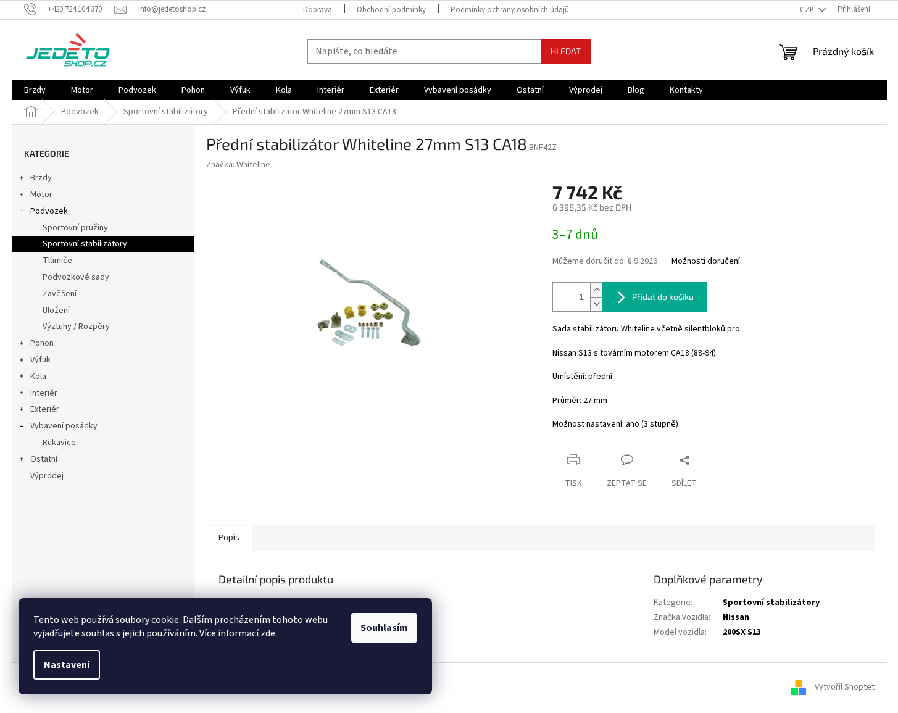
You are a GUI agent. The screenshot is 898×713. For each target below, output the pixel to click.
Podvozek (49, 211)
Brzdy (41, 178)
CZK (808, 9)
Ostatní (43, 459)
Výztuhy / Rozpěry (76, 326)
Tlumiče (57, 260)
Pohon (42, 343)
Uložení (56, 310)
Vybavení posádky (64, 426)
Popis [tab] (228, 538)
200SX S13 (742, 632)
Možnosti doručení (705, 261)
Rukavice (59, 442)
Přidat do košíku (663, 296)
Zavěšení (60, 294)
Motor (41, 194)
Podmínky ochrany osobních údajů (510, 9)
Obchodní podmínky (391, 9)
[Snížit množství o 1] (596, 304)
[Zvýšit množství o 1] (596, 290)
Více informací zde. (238, 633)
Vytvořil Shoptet (845, 688)
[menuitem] (35, 90)
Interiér (43, 393)
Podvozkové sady (76, 277)
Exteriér (44, 409)
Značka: (238, 165)
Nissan (736, 617)
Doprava (317, 9)
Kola (38, 376)
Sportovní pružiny (75, 228)
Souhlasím (384, 628)
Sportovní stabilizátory (85, 244)
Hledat (566, 51)
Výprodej (47, 476)
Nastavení (66, 665)
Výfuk (40, 360)
